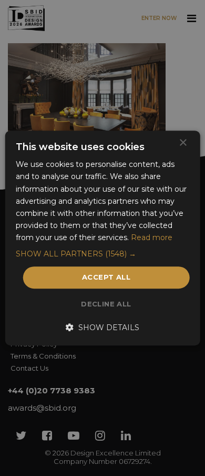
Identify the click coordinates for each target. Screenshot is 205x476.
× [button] (183, 143)
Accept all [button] (106, 277)
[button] (103, 254)
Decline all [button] (106, 304)
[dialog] (102, 238)
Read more (151, 237)
